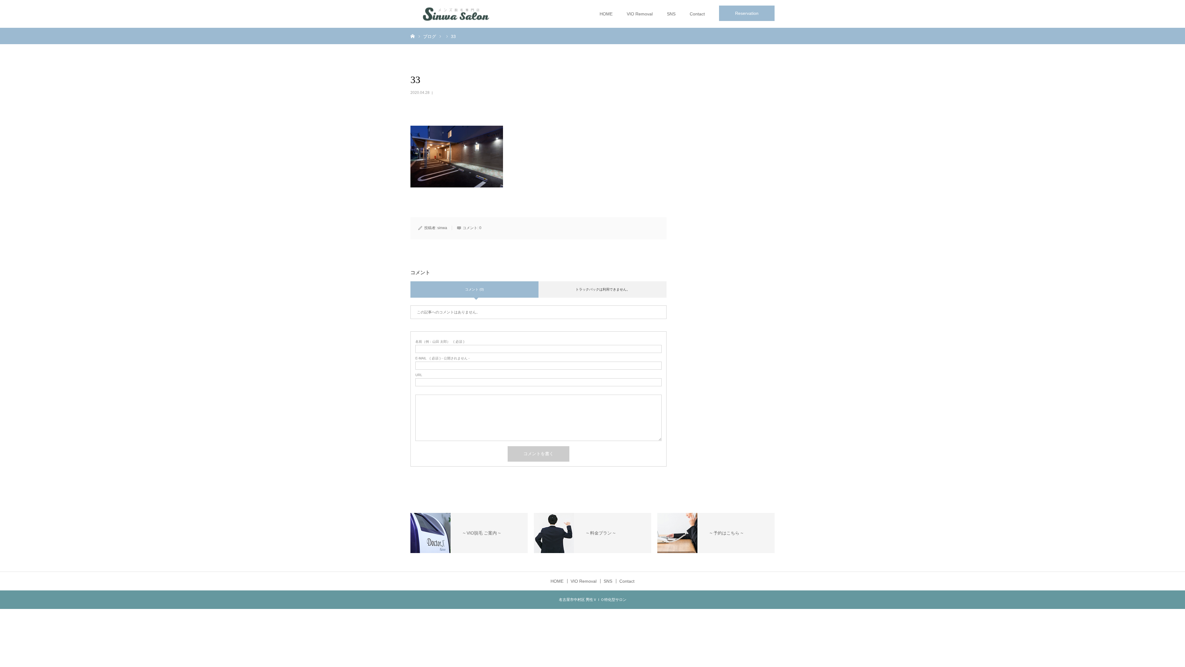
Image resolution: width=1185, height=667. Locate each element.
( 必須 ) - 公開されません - (442, 358)
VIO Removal (640, 13)
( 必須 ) (439, 341)
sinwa (442, 228)
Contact (697, 13)
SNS (671, 13)
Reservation (747, 13)
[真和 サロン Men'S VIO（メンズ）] (456, 14)
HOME (606, 13)
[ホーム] (412, 36)
